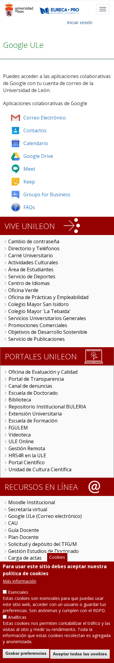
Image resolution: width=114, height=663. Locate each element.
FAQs (29, 207)
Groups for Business (47, 194)
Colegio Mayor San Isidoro (38, 304)
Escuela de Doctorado (33, 393)
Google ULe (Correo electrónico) (45, 516)
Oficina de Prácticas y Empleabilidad (48, 297)
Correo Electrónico (44, 117)
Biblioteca (20, 399)
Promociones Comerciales (37, 325)
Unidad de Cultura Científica (40, 469)
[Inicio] (19, 9)
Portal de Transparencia (36, 379)
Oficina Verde (23, 290)
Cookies (57, 557)
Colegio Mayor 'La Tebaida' (39, 311)
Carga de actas (25, 557)
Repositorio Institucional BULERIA (47, 406)
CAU (13, 523)
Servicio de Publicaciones (36, 339)
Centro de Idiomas (29, 283)
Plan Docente (23, 537)
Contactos (35, 130)
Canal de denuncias (30, 386)
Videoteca (20, 434)
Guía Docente (23, 530)
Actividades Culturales (33, 262)
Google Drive (38, 156)
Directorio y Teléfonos (34, 248)
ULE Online (21, 441)
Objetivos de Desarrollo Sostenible (47, 332)
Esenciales (18, 592)
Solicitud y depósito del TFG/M (42, 544)
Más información (19, 581)
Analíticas (17, 617)
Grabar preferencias (26, 653)
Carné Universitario (30, 255)
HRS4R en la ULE (27, 455)
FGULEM (18, 427)
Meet (29, 169)
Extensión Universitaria (35, 413)
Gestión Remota (27, 448)
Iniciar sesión (79, 22)
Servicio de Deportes (31, 276)
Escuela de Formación (33, 420)
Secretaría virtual (27, 509)
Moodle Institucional (31, 502)
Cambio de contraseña (33, 241)
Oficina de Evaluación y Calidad (43, 372)
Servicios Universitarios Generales (47, 318)
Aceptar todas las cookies (80, 653)
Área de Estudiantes (31, 269)
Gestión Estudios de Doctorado (43, 551)
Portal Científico (27, 462)
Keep (29, 181)
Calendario (35, 143)
